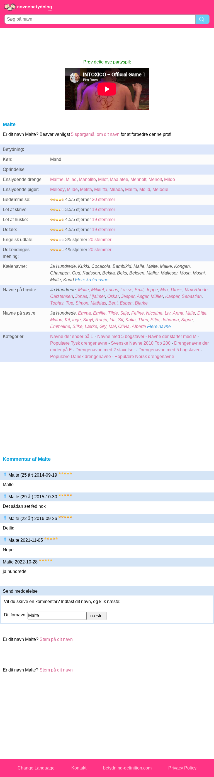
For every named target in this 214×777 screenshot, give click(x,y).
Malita (131, 189)
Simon (82, 303)
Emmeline (60, 326)
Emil (139, 289)
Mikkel (97, 289)
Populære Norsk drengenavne (144, 356)
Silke (77, 326)
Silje (124, 313)
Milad (71, 179)
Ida (113, 319)
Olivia (124, 326)
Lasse (126, 289)
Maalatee (119, 179)
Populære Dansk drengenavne (80, 356)
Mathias (98, 303)
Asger (143, 296)
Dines (177, 289)
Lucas (112, 289)
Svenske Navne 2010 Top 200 (141, 343)
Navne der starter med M (172, 336)
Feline (137, 313)
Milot (103, 179)
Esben (126, 303)
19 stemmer (103, 209)
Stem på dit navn (56, 639)
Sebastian (192, 296)
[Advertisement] (107, 43)
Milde (72, 189)
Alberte (139, 326)
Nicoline (154, 313)
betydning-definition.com (127, 768)
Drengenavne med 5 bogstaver (169, 349)
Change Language (36, 768)
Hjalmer (97, 296)
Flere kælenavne (91, 279)
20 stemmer (103, 199)
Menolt (155, 179)
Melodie (160, 189)
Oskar (113, 296)
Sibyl (88, 319)
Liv (168, 313)
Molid (144, 189)
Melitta (100, 189)
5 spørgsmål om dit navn (95, 134)
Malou (56, 319)
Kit (67, 319)
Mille (190, 313)
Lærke (91, 326)
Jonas (81, 296)
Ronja (101, 319)
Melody (57, 189)
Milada (116, 189)
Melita (86, 189)
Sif (120, 319)
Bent (113, 303)
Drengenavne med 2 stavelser (105, 349)
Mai (112, 326)
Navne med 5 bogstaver (120, 336)
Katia (130, 319)
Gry (102, 326)
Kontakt (78, 768)
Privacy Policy (182, 768)
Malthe (57, 179)
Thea (143, 319)
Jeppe (152, 289)
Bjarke (141, 303)
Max (164, 289)
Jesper (128, 296)
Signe (187, 319)
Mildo (169, 179)
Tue (69, 303)
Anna (178, 313)
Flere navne (159, 326)
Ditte (201, 313)
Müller (157, 296)
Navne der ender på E (72, 336)
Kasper (172, 296)
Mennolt (138, 179)
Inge (76, 319)
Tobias (57, 303)
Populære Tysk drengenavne (78, 343)
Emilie (99, 313)
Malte (83, 289)
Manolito (87, 179)
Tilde (113, 313)
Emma (84, 313)
